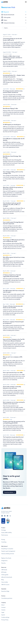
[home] (4, 2)
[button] (26, 2)
